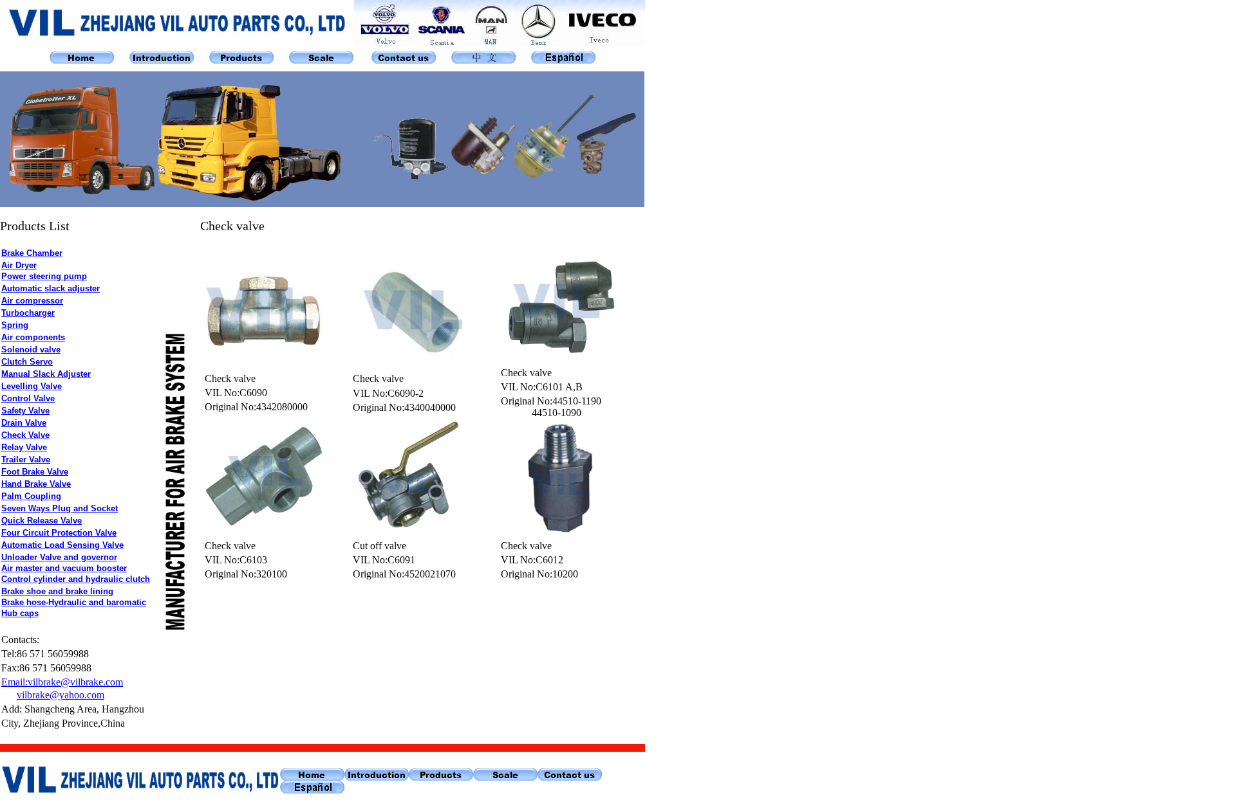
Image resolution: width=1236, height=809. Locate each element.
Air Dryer (19, 265)
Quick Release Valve (41, 520)
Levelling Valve (31, 386)
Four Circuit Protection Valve (59, 533)
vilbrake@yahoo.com (60, 694)
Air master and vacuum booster (64, 568)
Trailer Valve (25, 459)
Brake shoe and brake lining (57, 591)
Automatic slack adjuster (50, 288)
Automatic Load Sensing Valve (62, 545)
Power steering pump (44, 276)
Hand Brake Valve (36, 484)
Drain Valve (23, 423)
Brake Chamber (31, 253)
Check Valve (25, 435)
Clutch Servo (27, 362)
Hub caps (20, 613)
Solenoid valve (31, 349)
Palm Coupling (31, 496)
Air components (33, 337)
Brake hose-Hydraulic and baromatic (73, 602)
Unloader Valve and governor (59, 557)
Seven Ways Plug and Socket (59, 508)
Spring (14, 325)
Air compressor (32, 300)
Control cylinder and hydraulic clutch (75, 579)
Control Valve (28, 398)
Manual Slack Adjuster (46, 374)
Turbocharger (28, 313)
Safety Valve (25, 410)
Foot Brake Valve (34, 472)
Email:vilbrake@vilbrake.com (62, 682)
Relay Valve (24, 447)
